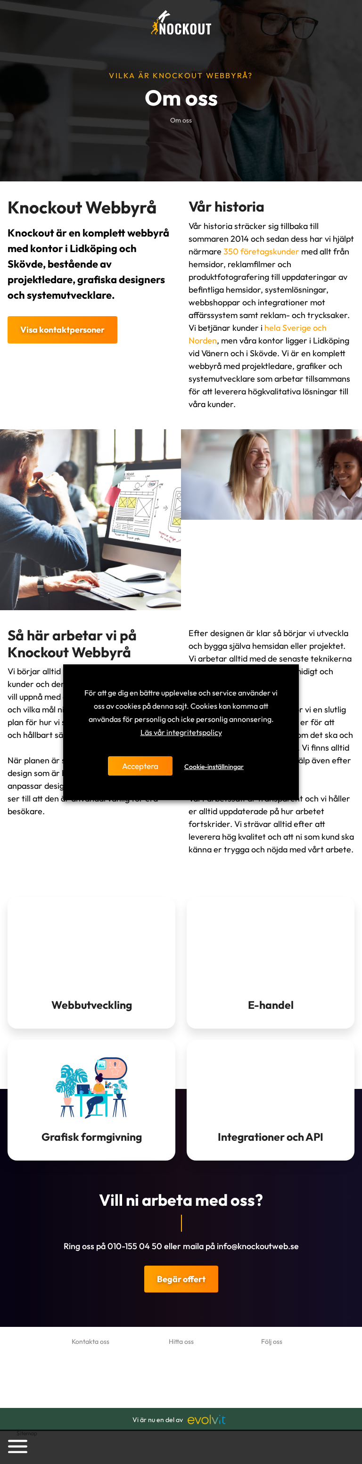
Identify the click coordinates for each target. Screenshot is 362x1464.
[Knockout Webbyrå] (181, 22)
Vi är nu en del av (157, 1419)
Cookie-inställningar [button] (214, 766)
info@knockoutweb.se (258, 1246)
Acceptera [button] (140, 766)
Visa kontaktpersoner (62, 329)
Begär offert (181, 1279)
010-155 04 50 (134, 1246)
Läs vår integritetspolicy (181, 732)
